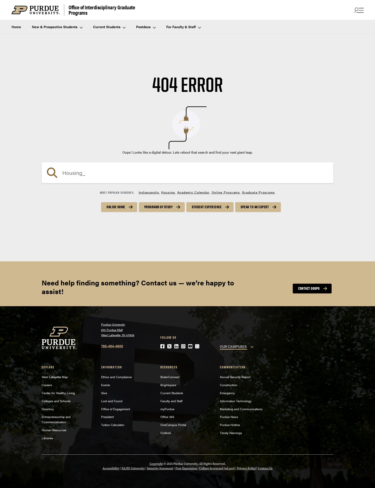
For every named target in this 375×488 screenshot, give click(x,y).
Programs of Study (158, 207)
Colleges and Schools (56, 401)
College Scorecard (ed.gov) (217, 468)
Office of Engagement (115, 409)
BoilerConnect (169, 377)
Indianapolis (149, 192)
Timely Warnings (231, 433)
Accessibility (110, 468)
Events (105, 385)
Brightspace (168, 385)
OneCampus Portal (173, 425)
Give (104, 393)
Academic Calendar (193, 192)
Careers (47, 385)
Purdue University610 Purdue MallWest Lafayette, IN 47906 (117, 329)
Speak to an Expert (255, 207)
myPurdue (167, 409)
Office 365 (167, 417)
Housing (168, 192)
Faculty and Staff (171, 401)
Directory (48, 409)
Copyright (156, 464)
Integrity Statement (160, 468)
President (107, 417)
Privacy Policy (246, 468)
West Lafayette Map (55, 377)
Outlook (165, 433)
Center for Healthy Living (58, 393)
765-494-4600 (112, 345)
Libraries (47, 438)
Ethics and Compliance (116, 377)
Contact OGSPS (309, 288)
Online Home (116, 207)
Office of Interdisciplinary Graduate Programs (102, 10)
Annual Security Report (235, 377)
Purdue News (229, 417)
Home (16, 26)
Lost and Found (111, 401)
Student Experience (207, 207)
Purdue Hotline (230, 425)
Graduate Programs (258, 192)
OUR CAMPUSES (233, 346)
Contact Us (265, 468)
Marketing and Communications (241, 409)
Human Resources (54, 430)
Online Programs (226, 192)
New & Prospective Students (55, 26)
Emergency (227, 393)
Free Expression (186, 468)
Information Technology (236, 401)
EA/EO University (133, 468)
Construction (228, 385)
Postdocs (143, 26)
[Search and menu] (358, 10)
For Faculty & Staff (181, 26)
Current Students (107, 26)
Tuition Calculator (112, 425)
